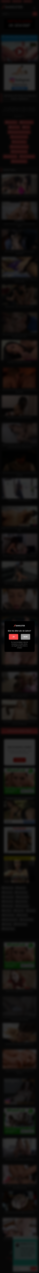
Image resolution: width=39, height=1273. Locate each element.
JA (13, 637)
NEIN (26, 637)
